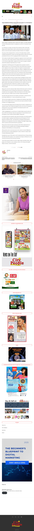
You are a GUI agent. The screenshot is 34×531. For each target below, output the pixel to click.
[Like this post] (18, 147)
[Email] (21, 517)
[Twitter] (15, 517)
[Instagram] (18, 517)
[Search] (31, 16)
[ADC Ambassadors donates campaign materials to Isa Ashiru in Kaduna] (9, 169)
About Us (3, 425)
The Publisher (4, 427)
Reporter (8, 150)
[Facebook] (12, 517)
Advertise (4, 430)
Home (2, 19)
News (6, 19)
